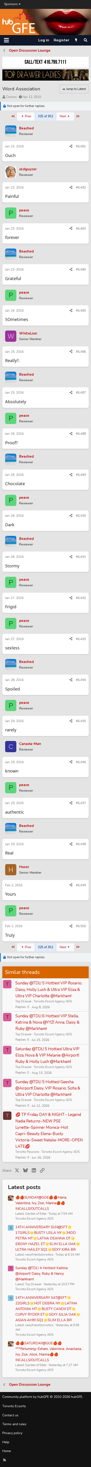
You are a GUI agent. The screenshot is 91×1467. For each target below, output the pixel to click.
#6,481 (81, 146)
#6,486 (81, 351)
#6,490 (81, 515)
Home (6, 1451)
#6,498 (81, 844)
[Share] (71, 146)
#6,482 (81, 187)
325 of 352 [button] (45, 116)
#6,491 (81, 557)
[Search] (85, 40)
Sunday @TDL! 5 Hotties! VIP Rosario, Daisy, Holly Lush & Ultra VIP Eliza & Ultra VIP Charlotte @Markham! (48, 989)
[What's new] (76, 40)
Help (5, 1442)
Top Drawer (23, 1001)
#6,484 (81, 269)
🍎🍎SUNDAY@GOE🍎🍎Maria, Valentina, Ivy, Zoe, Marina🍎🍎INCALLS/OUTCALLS (41, 1203)
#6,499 (81, 885)
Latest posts (24, 1187)
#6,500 (81, 926)
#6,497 (81, 803)
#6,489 (81, 475)
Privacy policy (12, 1433)
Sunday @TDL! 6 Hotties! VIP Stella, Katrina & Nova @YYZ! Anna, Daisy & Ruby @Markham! (47, 1022)
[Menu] (6, 40)
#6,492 (81, 598)
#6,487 (81, 392)
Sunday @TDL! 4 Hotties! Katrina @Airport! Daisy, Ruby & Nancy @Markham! (41, 1274)
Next (63, 116)
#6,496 (81, 762)
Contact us (10, 1415)
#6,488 (81, 433)
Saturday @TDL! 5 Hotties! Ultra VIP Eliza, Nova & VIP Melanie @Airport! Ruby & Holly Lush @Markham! (47, 1055)
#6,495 (81, 721)
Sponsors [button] (11, 4)
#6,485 (81, 310)
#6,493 (81, 639)
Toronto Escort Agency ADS (53, 1001)
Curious (11, 97)
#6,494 (81, 680)
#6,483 (81, 228)
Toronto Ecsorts (14, 1406)
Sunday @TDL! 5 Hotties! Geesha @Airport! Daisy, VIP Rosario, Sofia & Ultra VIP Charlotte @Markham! (47, 1088)
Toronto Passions (27, 1152)
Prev (27, 116)
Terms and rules (14, 1424)
